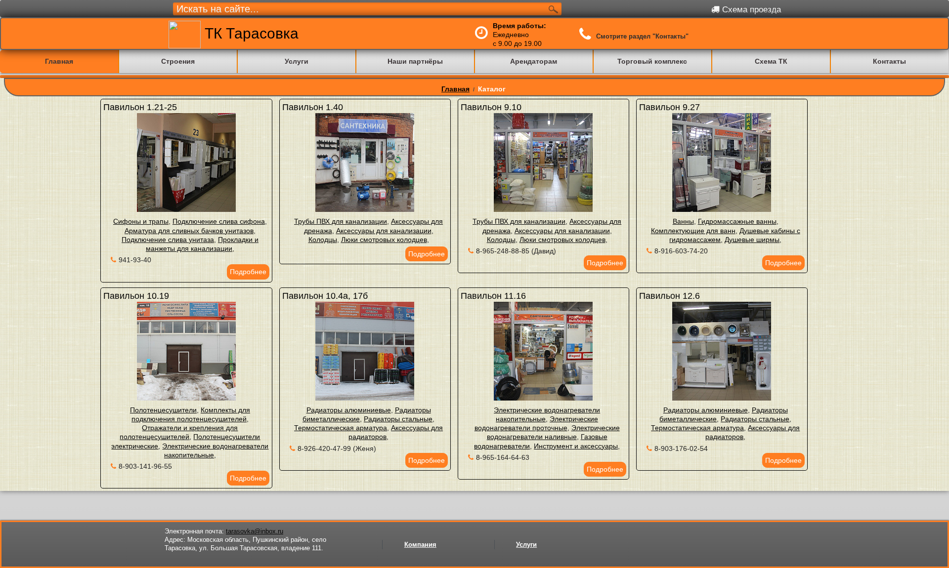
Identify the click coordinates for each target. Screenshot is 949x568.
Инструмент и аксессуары (576, 446)
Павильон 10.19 (136, 296)
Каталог (492, 89)
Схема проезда (750, 9)
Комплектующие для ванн (693, 231)
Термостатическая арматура (340, 428)
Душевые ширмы (752, 239)
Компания (420, 544)
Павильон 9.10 (491, 107)
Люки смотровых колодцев (384, 239)
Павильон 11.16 (493, 296)
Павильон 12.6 (669, 296)
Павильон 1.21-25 (140, 107)
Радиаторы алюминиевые (348, 410)
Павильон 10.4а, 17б (325, 296)
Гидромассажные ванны (737, 221)
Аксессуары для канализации (383, 231)
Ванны (683, 221)
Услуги (526, 544)
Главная (455, 89)
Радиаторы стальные (398, 419)
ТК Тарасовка (250, 33)
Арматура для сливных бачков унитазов (189, 231)
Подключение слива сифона (219, 221)
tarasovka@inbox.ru (254, 531)
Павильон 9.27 (669, 107)
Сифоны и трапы (141, 221)
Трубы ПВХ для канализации (340, 221)
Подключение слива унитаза (168, 239)
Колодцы (322, 239)
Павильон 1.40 (312, 107)
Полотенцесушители (163, 410)
